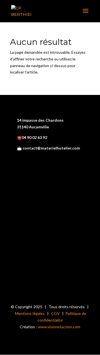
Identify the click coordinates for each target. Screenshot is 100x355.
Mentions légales (30, 313)
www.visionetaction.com (59, 326)
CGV (55, 313)
